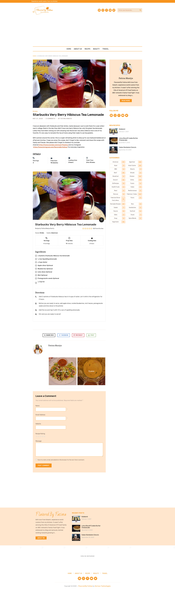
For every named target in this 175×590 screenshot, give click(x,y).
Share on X (50, 335)
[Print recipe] (101, 219)
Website (38, 424)
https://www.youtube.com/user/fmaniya (53, 145)
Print (92, 335)
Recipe (87, 49)
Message (38, 441)
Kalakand (122, 129)
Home (68, 49)
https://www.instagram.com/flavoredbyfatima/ (50, 147)
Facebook (64, 335)
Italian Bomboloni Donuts (127, 147)
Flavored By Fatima (85, 586)
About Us (78, 49)
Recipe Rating (40, 434)
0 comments (50, 118)
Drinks (35, 111)
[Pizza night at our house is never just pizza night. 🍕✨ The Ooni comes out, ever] (11, 556)
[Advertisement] (87, 30)
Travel (105, 49)
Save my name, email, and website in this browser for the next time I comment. (61, 460)
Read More (126, 100)
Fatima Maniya (66, 118)
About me (41, 538)
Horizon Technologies (103, 586)
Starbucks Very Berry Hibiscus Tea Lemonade (68, 115)
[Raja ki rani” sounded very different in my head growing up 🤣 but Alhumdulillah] (55, 556)
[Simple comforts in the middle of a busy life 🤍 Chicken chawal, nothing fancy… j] (77, 556)
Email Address (40, 415)
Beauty (96, 49)
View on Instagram (87, 556)
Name (37, 406)
